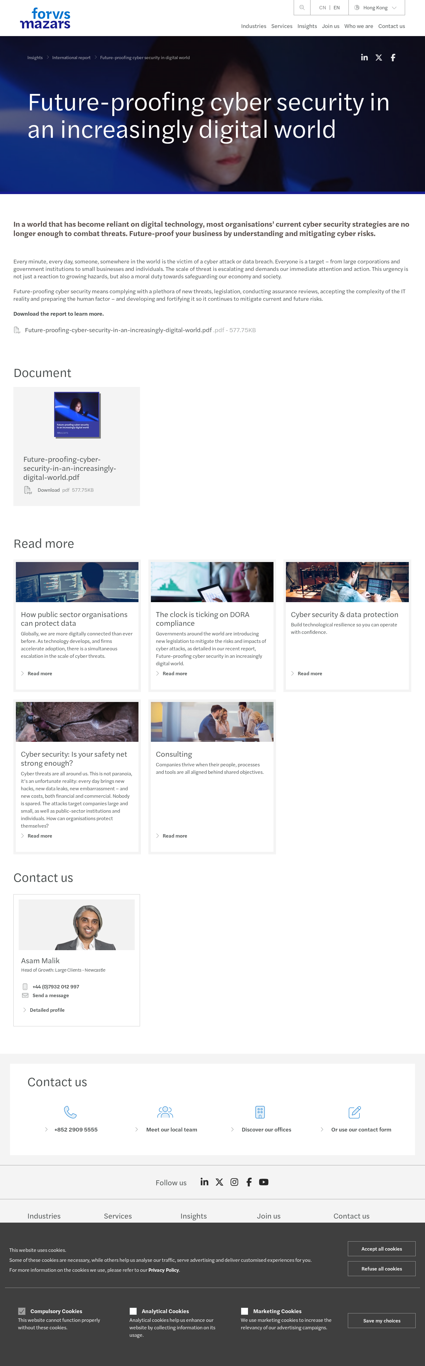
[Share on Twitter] (378, 57)
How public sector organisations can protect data (74, 618)
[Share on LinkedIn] (364, 57)
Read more (40, 673)
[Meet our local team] (165, 1119)
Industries (253, 26)
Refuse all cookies (382, 1268)
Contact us (391, 26)
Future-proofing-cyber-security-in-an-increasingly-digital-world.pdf (140, 329)
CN (322, 7)
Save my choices (381, 1320)
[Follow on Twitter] (219, 1182)
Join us (330, 26)
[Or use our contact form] (354, 1119)
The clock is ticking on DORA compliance (203, 618)
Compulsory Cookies (56, 1311)
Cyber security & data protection (345, 614)
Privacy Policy (163, 1269)
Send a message (50, 995)
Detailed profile (47, 1009)
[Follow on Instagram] (234, 1182)
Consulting (174, 753)
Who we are (358, 26)
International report (71, 57)
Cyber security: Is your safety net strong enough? (74, 758)
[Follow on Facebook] (249, 1182)
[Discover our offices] (260, 1119)
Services (281, 26)
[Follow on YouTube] (264, 1182)
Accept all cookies (382, 1248)
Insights (307, 26)
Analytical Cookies (165, 1311)
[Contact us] (70, 1119)
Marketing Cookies (277, 1311)
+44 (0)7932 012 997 (55, 986)
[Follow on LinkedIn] (204, 1182)
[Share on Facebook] (393, 57)
